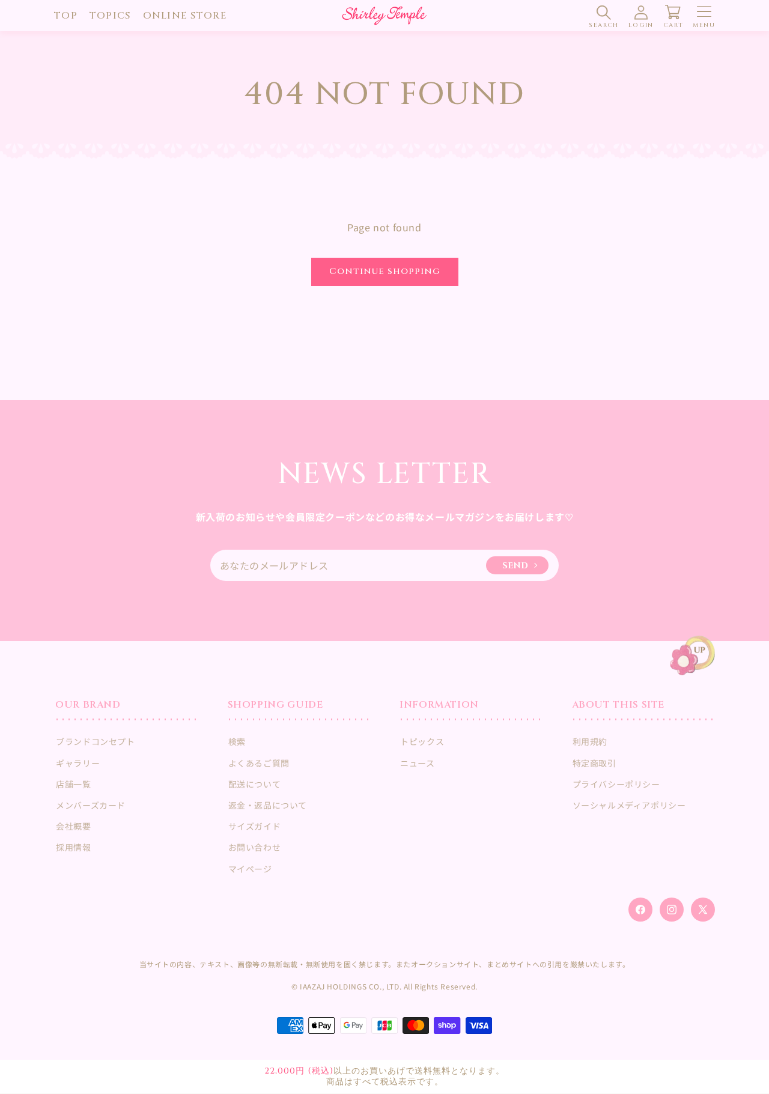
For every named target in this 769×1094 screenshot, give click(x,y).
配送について (254, 784)
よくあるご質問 (259, 763)
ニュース (417, 763)
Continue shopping (384, 271)
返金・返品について (267, 805)
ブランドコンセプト (95, 741)
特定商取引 (594, 763)
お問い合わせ (254, 847)
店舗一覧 (73, 784)
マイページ (250, 869)
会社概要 (73, 826)
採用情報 (73, 847)
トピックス (422, 741)
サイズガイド (254, 826)
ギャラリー (78, 763)
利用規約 (590, 741)
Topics (110, 15)
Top (66, 15)
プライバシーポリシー (616, 784)
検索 (237, 741)
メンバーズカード (91, 805)
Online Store (185, 15)
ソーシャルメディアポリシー (629, 805)
